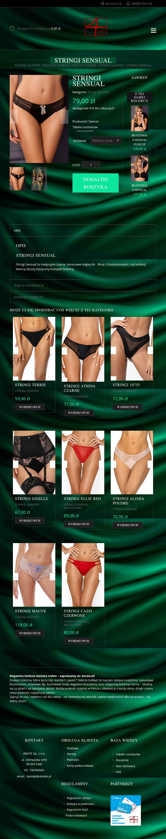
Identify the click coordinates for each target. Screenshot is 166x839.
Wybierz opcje (29, 407)
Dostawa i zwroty (29, 297)
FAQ (118, 772)
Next (64, 117)
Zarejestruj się (141, 3)
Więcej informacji (29, 285)
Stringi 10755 (126, 384)
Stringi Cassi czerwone (78, 613)
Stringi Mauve (30, 611)
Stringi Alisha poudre (128, 500)
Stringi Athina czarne (80, 388)
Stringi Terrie (30, 384)
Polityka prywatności (80, 804)
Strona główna (27, 65)
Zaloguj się (113, 3)
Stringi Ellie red (82, 498)
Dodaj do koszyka (95, 183)
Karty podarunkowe (80, 766)
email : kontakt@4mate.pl (34, 776)
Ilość (76, 165)
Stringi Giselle (31, 498)
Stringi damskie (111, 65)
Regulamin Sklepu (79, 798)
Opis (17, 230)
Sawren (93, 121)
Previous (14, 117)
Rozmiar (79, 141)
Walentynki (73, 508)
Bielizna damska (56, 65)
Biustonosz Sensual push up (139, 139)
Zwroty (71, 754)
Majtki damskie (84, 65)
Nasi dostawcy (125, 766)
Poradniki (122, 760)
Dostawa (72, 748)
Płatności (73, 760)
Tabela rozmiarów (85, 127)
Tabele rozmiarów (128, 754)
